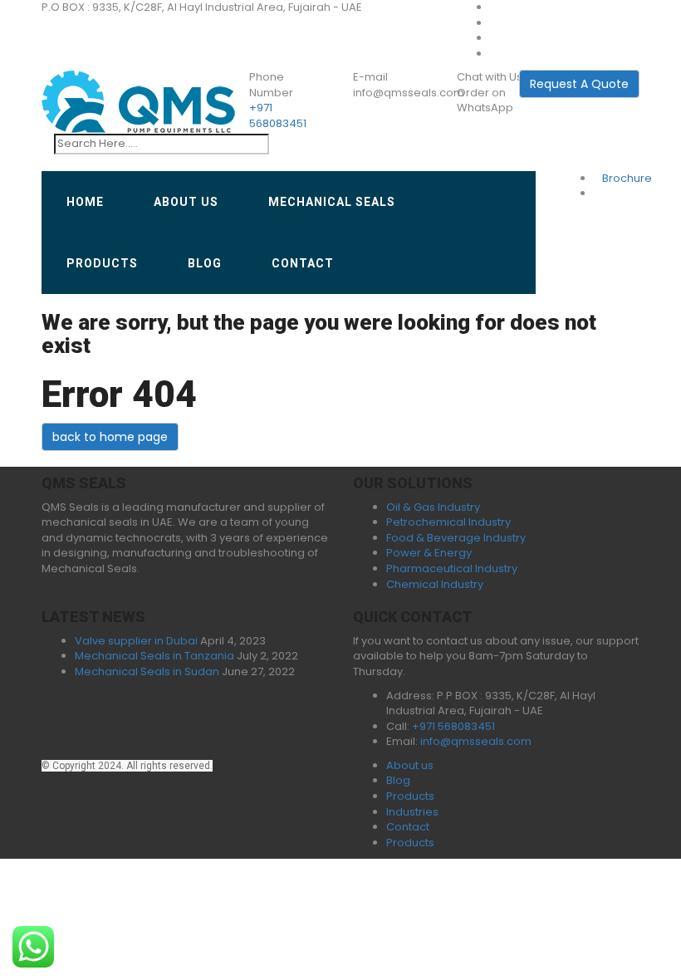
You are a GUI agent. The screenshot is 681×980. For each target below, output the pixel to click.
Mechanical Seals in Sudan (147, 671)
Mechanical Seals (331, 201)
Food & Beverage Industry (456, 538)
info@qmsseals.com (476, 741)
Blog (205, 263)
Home (85, 201)
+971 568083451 (277, 115)
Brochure (627, 178)
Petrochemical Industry (448, 522)
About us (186, 201)
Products (102, 263)
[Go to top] (4, 458)
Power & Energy (429, 553)
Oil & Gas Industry (433, 507)
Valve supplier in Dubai (136, 641)
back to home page (110, 437)
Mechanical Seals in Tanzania (154, 656)
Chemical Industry (434, 584)
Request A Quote (579, 84)
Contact (303, 263)
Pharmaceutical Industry (451, 568)
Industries (412, 812)
